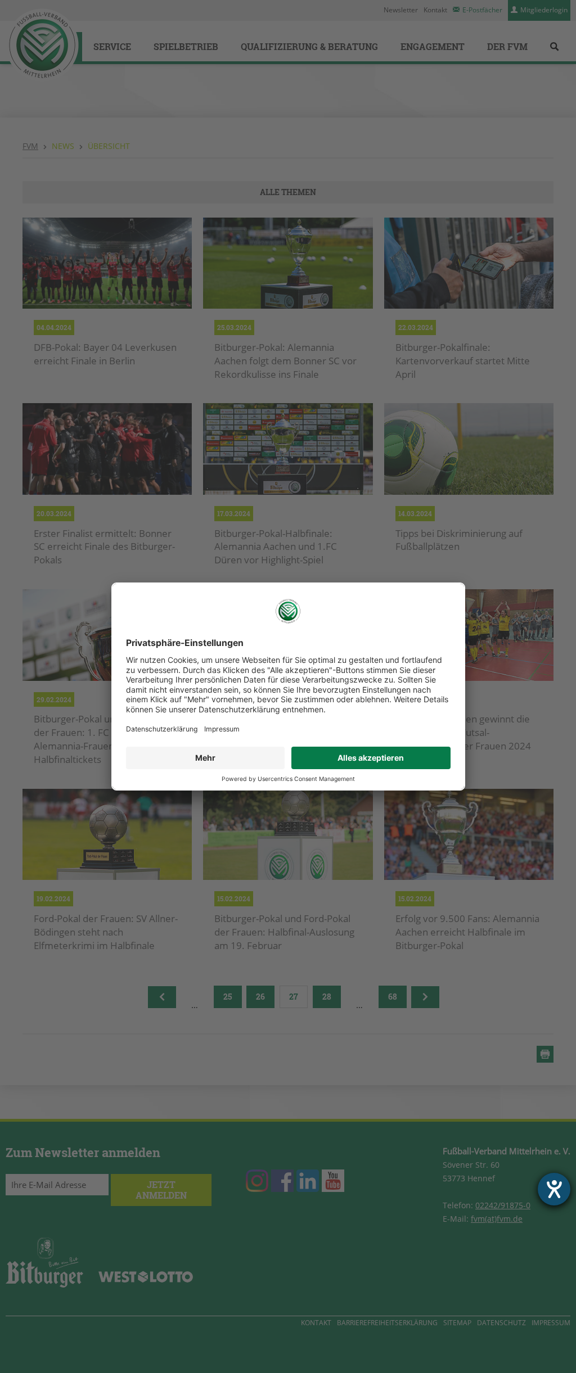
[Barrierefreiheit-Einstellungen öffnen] (554, 1189)
